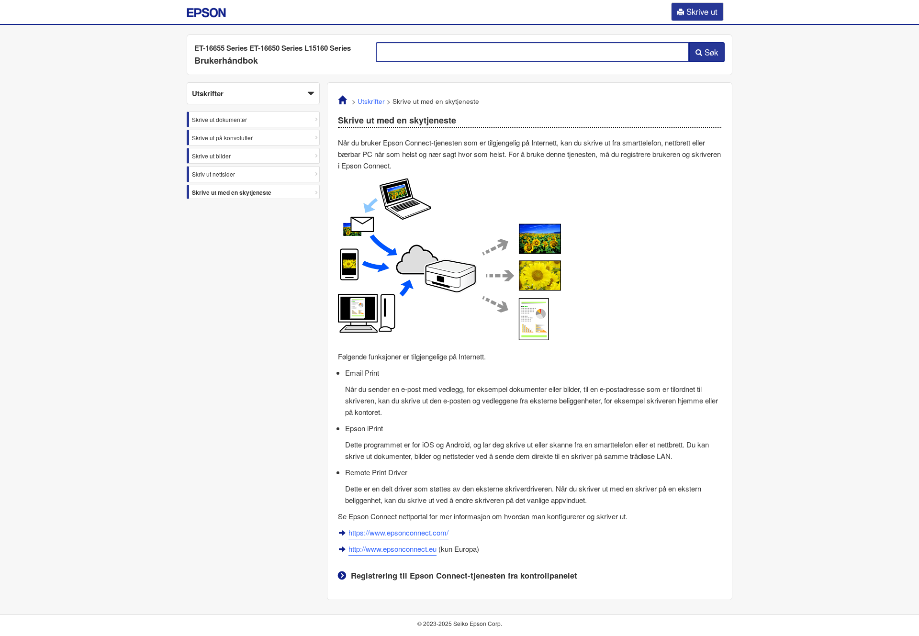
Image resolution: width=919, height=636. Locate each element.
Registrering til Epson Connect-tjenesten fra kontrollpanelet (464, 575)
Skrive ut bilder (211, 156)
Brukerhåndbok (226, 60)
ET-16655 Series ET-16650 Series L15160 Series (272, 48)
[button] (253, 93)
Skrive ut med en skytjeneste (231, 192)
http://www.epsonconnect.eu (392, 549)
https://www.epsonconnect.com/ (398, 532)
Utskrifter (371, 101)
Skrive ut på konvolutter (222, 138)
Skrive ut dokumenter (219, 119)
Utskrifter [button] (208, 93)
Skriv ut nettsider (213, 174)
